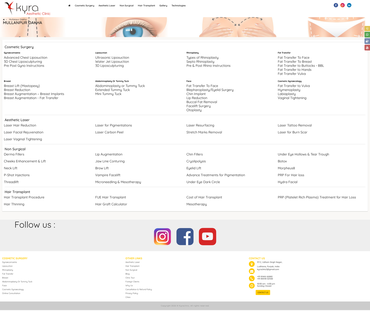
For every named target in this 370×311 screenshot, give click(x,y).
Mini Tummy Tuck (108, 94)
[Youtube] (207, 235)
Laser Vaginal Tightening (23, 139)
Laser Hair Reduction (20, 125)
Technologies (179, 5)
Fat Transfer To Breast (295, 61)
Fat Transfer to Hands (294, 69)
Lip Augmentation (108, 154)
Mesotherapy (196, 204)
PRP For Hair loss (291, 175)
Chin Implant (196, 94)
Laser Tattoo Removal (295, 125)
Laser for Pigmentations (113, 125)
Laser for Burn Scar (292, 132)
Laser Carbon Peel (109, 132)
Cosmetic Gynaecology (290, 81)
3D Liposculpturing (109, 65)
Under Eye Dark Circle (203, 182)
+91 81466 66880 (264, 276)
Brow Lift (102, 168)
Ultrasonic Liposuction (112, 57)
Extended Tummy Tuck (112, 90)
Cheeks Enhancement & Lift (25, 161)
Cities (128, 297)
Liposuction (101, 52)
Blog (127, 274)
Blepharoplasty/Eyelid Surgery (210, 90)
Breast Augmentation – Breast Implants (34, 94)
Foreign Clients (132, 281)
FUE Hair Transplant (110, 197)
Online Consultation (11, 293)
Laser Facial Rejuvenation (23, 132)
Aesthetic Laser (107, 5)
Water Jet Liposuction (112, 61)
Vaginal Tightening (292, 98)
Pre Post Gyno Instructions (24, 65)
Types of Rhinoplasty (202, 57)
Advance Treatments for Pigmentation (215, 175)
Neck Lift (10, 168)
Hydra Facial (287, 182)
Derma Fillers (14, 154)
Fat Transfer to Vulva (294, 86)
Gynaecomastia (12, 52)
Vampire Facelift (107, 175)
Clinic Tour (130, 277)
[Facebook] (185, 235)
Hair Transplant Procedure (24, 197)
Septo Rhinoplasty (200, 61)
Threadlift (11, 182)
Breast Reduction (17, 90)
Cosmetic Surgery (84, 5)
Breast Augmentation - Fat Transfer (31, 98)
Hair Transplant (146, 5)
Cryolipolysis (196, 161)
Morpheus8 (286, 168)
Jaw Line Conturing (110, 161)
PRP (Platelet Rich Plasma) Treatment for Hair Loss (317, 197)
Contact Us (263, 292)
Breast (7, 81)
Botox (282, 161)
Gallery (163, 5)
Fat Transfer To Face (293, 57)
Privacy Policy (131, 293)
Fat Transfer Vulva (292, 74)
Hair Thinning (14, 204)
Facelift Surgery (198, 106)
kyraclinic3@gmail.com (268, 269)
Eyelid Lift (193, 168)
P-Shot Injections (17, 175)
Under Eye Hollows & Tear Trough (303, 154)
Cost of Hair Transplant (204, 197)
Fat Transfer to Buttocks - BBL (301, 65)
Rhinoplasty (192, 52)
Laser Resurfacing (200, 125)
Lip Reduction (196, 98)
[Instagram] (162, 235)
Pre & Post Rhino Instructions (208, 65)
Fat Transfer (284, 52)
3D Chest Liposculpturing (23, 61)
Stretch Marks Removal (204, 132)
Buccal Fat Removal (201, 102)
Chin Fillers (194, 154)
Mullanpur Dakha (18, 19)
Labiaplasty (287, 94)
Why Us (129, 285)
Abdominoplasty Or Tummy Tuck (112, 81)
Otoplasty (194, 110)
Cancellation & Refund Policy (138, 289)
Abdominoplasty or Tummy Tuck (120, 86)
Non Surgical (127, 5)
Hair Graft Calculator (111, 204)
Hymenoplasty (289, 90)
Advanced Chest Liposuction (25, 57)
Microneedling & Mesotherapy (118, 182)
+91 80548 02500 (265, 278)
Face (188, 81)
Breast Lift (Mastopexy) (22, 86)
